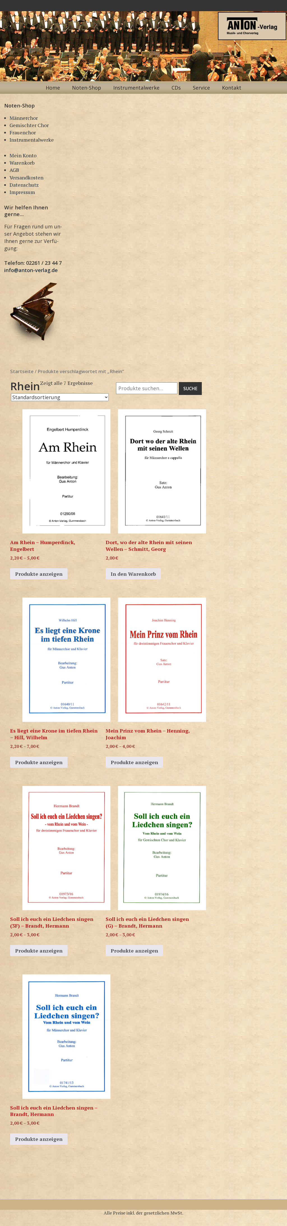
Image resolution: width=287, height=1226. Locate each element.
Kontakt (231, 87)
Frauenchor (23, 132)
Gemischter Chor (29, 125)
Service (201, 87)
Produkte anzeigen (39, 573)
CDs (176, 87)
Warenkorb (22, 162)
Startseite (22, 371)
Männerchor (24, 117)
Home (53, 87)
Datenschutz (24, 184)
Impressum (22, 192)
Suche (190, 388)
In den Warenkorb (133, 573)
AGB (14, 170)
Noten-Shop (86, 87)
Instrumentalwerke (136, 87)
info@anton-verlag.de (31, 270)
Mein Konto (23, 155)
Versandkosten (26, 177)
